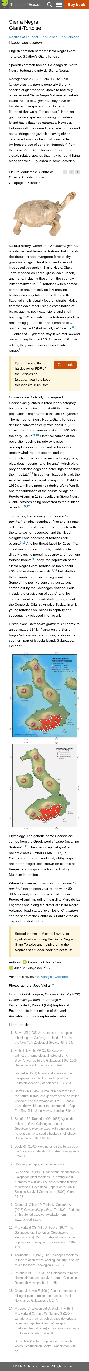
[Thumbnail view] (65, 172)
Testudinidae (69, 37)
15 (26, 846)
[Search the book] (49, 8)
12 (28, 506)
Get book (65, 365)
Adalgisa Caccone (54, 977)
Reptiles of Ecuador (23, 37)
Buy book (76, 5)
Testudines (49, 37)
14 (55, 570)
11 (31, 473)
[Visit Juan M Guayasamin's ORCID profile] (11, 968)
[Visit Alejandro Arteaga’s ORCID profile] (25, 962)
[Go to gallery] (71, 22)
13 (24, 542)
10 (37, 435)
